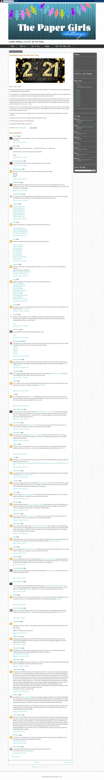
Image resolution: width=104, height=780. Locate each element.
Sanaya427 (16, 264)
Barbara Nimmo (17, 648)
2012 (77, 105)
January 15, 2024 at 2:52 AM (20, 711)
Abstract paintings (17, 258)
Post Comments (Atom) (43, 767)
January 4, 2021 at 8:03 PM (19, 142)
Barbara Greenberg (18, 161)
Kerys (77, 125)
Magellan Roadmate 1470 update (29, 549)
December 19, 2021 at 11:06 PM (21, 390)
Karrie (77, 132)
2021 (77, 83)
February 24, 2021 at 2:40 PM (20, 200)
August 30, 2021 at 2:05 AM (20, 260)
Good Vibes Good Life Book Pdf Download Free (37, 463)
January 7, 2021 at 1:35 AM (19, 179)
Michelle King (16, 182)
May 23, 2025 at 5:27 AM (19, 753)
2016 (77, 97)
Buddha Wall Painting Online (20, 231)
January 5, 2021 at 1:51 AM (19, 157)
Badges (47, 46)
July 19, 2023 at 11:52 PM (19, 644)
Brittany (78, 137)
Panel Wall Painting (17, 286)
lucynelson (15, 502)
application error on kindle (34, 434)
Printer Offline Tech (18, 409)
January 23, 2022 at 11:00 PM (20, 477)
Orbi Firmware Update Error (49, 559)
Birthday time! (79, 138)
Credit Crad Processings (19, 463)
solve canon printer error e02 (35, 504)
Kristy (77, 147)
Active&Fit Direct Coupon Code (21, 653)
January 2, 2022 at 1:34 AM (19, 454)
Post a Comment (15, 756)
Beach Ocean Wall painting (19, 256)
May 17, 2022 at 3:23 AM (19, 578)
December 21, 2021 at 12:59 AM (21, 405)
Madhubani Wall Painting (19, 285)
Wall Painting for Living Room (20, 295)
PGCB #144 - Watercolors (81, 154)
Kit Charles (16, 735)
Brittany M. (17, 127)
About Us (23, 46)
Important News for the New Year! (84, 87)
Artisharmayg (16, 621)
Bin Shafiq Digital (17, 341)
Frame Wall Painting (18, 293)
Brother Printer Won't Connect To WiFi (45, 411)
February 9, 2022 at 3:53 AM (20, 488)
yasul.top (15, 314)
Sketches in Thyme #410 (81, 133)
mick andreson (17, 422)
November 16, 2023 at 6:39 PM (20, 691)
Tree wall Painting (17, 253)
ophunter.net (16, 329)
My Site (15, 304)
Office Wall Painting (18, 283)
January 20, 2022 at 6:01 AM (20, 467)
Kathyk (15, 146)
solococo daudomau (18, 568)
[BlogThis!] (32, 128)
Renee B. (15, 136)
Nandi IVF (16, 694)
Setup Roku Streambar (31, 425)
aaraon (15, 492)
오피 (14, 335)
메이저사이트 (50, 570)
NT (14, 394)
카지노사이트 (26, 308)
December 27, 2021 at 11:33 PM (21, 429)
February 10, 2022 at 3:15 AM (20, 498)
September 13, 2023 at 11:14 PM (21, 656)
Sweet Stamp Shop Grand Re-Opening (84, 159)
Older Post (68, 762)
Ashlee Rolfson (17, 659)
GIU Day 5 (78, 143)
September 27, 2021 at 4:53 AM (20, 367)
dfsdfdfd (15, 594)
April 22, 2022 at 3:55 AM (19, 553)
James (14, 536)
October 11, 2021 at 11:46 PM (20, 377)
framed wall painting (18, 244)
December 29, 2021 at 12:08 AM (21, 440)
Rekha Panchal (17, 746)
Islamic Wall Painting (18, 292)
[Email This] (30, 128)
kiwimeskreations (17, 169)
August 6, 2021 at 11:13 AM (20, 218)
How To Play (35, 46)
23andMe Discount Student (19, 740)
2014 (77, 101)
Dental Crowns (17, 470)
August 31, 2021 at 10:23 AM (20, 275)
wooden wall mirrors (18, 246)
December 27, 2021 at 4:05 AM (20, 419)
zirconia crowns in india (56, 373)
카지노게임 (42, 385)
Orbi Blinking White (43, 483)
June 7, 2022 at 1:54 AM (19, 618)
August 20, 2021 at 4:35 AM (20, 235)
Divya (14, 222)
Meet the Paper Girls (63, 46)
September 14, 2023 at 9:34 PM (20, 666)
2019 (77, 92)
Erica (77, 153)
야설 (14, 323)
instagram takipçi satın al (19, 206)
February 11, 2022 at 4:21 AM (20, 533)
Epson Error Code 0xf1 (55, 541)
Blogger (60, 776)
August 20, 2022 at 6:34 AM (20, 633)
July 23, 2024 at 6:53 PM (19, 731)
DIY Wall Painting (17, 250)
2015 (77, 99)
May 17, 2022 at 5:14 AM (19, 591)
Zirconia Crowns (17, 629)
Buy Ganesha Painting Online (20, 233)
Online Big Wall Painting (19, 228)
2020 (77, 90)
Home (12, 46)
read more (15, 346)
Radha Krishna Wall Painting (20, 298)
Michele (78, 158)
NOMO (15, 381)
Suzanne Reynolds (18, 194)
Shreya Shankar (17, 359)
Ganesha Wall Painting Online (20, 229)
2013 (77, 103)
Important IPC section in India (20, 273)
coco (14, 457)
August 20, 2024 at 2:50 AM (20, 743)
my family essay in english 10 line (57, 463)
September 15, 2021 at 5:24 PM (20, 326)
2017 (77, 96)
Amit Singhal (16, 371)
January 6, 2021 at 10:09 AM (20, 165)
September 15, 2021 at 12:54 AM (21, 311)
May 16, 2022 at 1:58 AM (19, 564)
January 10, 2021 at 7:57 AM (20, 190)
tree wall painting (17, 251)
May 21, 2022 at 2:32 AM (19, 604)
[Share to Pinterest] (36, 128)
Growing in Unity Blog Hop (81, 149)
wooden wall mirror (17, 248)
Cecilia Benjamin (17, 669)
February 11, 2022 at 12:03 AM (20, 510)
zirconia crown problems (27, 474)
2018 (77, 94)
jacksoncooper (16, 432)
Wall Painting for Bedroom (19, 290)
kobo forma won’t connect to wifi (39, 526)
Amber (77, 142)
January (79, 85)
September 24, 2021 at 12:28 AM (21, 356)
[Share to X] (33, 128)
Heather (78, 119)
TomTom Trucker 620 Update (28, 494)
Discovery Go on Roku (31, 516)
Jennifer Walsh (17, 636)
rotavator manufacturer (27, 750)
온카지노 (31, 396)
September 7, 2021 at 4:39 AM (20, 301)
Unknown (15, 204)
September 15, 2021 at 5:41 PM (20, 337)
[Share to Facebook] (34, 128)
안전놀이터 (62, 448)
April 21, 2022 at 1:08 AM (19, 543)
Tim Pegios (16, 480)
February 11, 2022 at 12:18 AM (20, 520)
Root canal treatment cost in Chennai (22, 271)
